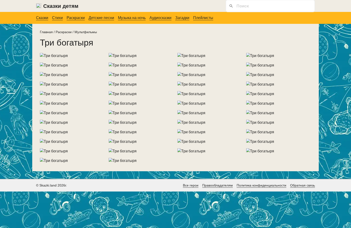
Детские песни (101, 18)
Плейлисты (203, 18)
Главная (46, 32)
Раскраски (76, 18)
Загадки (182, 18)
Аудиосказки (160, 18)
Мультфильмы (85, 32)
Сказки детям (60, 6)
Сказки (42, 18)
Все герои (190, 185)
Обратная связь (302, 185)
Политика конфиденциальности (261, 185)
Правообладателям (217, 185)
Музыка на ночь (132, 18)
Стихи (57, 18)
